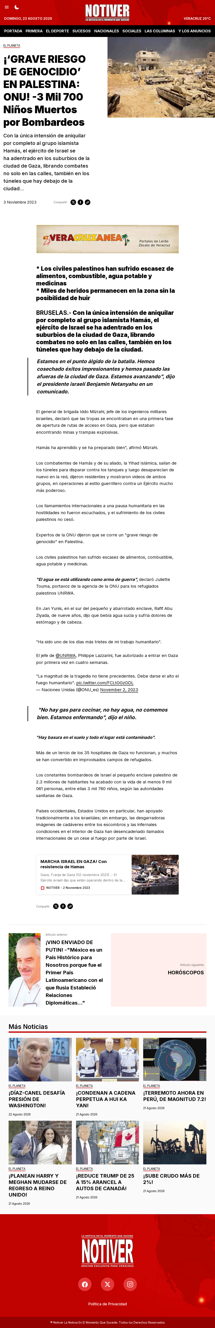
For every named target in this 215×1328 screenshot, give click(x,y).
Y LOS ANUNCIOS (194, 31)
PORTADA (13, 31)
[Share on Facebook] (80, 202)
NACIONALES (106, 31)
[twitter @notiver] (107, 1284)
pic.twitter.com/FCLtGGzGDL (105, 682)
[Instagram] (130, 1284)
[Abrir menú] (6, 6)
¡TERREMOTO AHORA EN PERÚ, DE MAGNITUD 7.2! (174, 1096)
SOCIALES (131, 31)
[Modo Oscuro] (16, 6)
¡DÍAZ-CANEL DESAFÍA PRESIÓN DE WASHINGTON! (37, 1099)
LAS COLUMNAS (160, 31)
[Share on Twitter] (73, 202)
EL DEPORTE (57, 31)
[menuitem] (107, 1304)
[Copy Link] (87, 202)
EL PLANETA (11, 45)
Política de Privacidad (107, 1304)
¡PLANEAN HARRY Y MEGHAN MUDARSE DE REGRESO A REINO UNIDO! (38, 1185)
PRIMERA (34, 31)
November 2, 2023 (119, 689)
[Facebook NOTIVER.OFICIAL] (85, 1284)
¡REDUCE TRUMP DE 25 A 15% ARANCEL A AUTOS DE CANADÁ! (105, 1182)
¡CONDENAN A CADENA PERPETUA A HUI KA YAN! (105, 1099)
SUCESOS (81, 31)
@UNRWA (66, 655)
